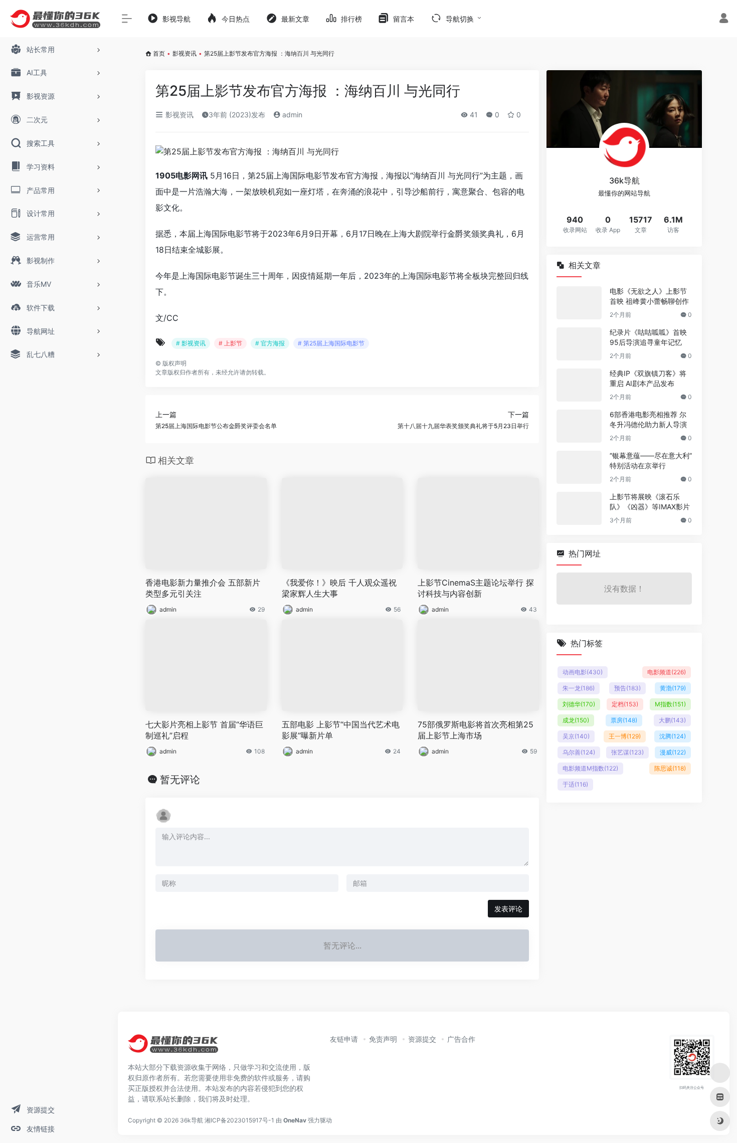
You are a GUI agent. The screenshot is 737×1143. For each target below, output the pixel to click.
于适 (575, 784)
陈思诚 (670, 768)
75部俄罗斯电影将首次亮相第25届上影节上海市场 (475, 730)
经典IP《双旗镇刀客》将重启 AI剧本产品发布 (648, 378)
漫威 (673, 752)
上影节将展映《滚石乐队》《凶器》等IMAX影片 (650, 501)
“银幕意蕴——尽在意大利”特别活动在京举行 (651, 460)
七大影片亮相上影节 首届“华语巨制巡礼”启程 (204, 730)
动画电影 (583, 672)
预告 (627, 688)
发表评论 (508, 908)
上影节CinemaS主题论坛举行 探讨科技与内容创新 (476, 588)
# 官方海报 (270, 343)
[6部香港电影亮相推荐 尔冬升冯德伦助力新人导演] (579, 426)
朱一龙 (579, 688)
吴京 (576, 736)
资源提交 (422, 1039)
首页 (159, 53)
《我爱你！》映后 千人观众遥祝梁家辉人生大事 (339, 588)
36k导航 (191, 1120)
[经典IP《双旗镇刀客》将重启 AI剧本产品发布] (579, 385)
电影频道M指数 (590, 768)
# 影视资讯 (191, 343)
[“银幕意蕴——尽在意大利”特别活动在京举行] (579, 467)
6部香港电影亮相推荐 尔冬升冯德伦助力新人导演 (648, 419)
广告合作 (461, 1039)
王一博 (625, 736)
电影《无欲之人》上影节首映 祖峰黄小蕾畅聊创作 (649, 296)
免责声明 (383, 1039)
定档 (625, 704)
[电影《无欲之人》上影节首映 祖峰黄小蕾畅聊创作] (579, 302)
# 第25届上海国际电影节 (331, 343)
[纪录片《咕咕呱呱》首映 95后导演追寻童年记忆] (579, 343)
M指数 (670, 704)
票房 (624, 720)
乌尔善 (579, 752)
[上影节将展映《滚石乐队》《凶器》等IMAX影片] (579, 508)
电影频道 (666, 672)
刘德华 (579, 704)
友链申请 (344, 1039)
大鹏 (672, 720)
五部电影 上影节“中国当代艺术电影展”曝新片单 (341, 730)
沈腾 (672, 736)
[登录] (723, 19)
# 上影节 (230, 343)
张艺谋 (627, 752)
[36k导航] (173, 1047)
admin (291, 114)
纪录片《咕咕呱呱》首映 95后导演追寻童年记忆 (648, 337)
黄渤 (673, 688)
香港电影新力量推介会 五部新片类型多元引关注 (202, 588)
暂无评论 (180, 780)
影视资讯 (184, 53)
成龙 (576, 720)
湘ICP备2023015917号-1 (239, 1120)
